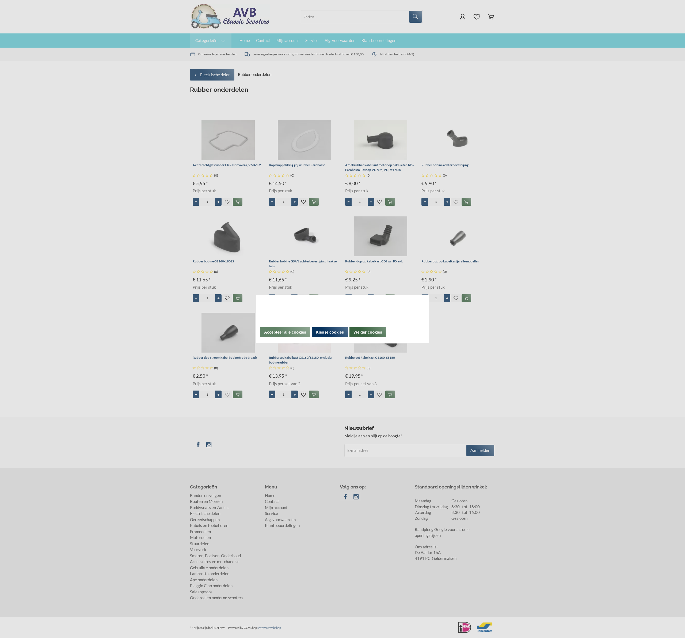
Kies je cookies (330, 332)
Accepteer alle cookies (285, 332)
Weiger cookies (367, 332)
